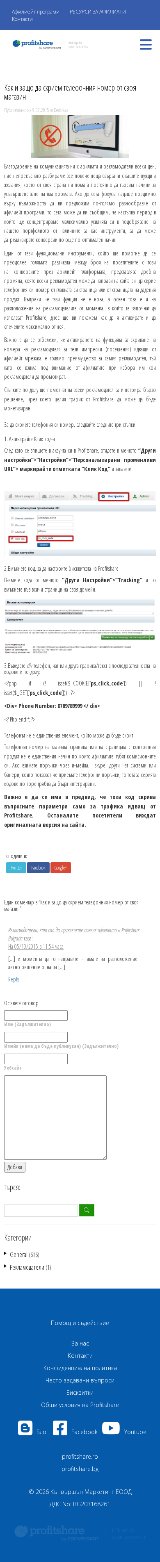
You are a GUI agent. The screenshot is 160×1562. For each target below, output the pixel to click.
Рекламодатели (27, 1267)
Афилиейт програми (35, 11)
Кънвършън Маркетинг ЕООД (91, 1492)
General (18, 1254)
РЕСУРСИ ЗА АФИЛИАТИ (98, 11)
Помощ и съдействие (80, 1323)
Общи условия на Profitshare (80, 1405)
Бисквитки (80, 1392)
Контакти (22, 19)
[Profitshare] (48, 44)
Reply (13, 979)
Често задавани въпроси (80, 1380)
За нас (80, 1343)
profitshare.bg (80, 1469)
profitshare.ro (80, 1456)
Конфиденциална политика (80, 1368)
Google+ (61, 867)
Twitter (16, 867)
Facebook (38, 867)
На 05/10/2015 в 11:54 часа (36, 946)
